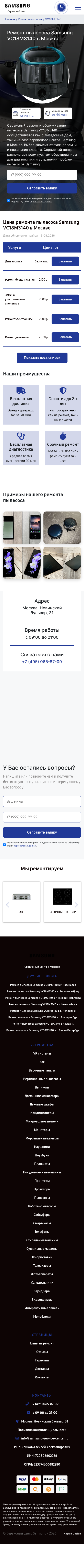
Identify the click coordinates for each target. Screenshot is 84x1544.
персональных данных (41, 201)
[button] (8, 905)
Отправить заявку (42, 188)
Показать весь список (42, 357)
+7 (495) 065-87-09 (42, 661)
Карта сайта (72, 1533)
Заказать (65, 261)
